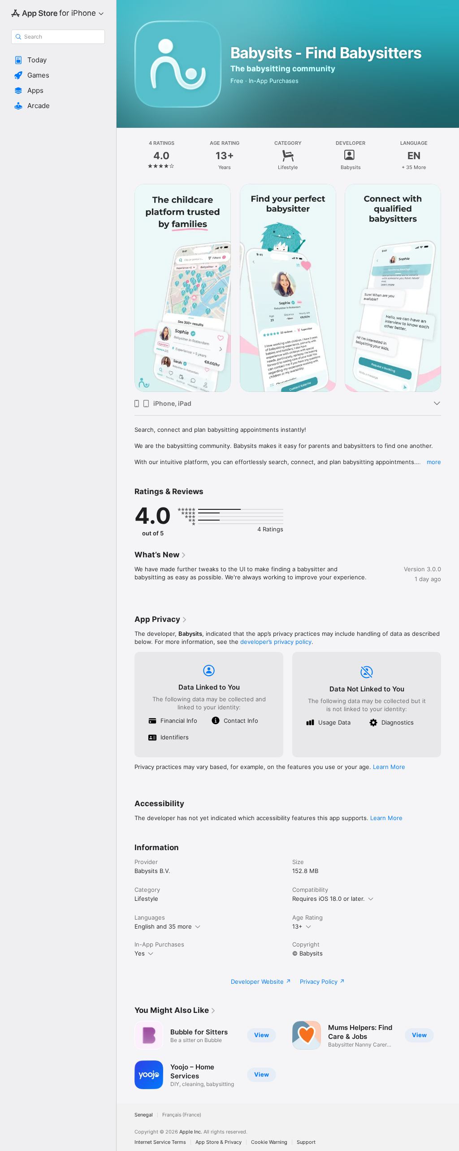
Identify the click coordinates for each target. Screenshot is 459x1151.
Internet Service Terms (160, 1142)
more (434, 461)
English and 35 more (163, 926)
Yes (139, 953)
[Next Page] (450, 155)
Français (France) (181, 1114)
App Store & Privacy (218, 1142)
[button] (58, 60)
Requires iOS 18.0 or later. (328, 898)
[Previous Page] (125, 155)
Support (306, 1142)
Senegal (143, 1114)
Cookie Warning (269, 1142)
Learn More (389, 766)
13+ (297, 926)
